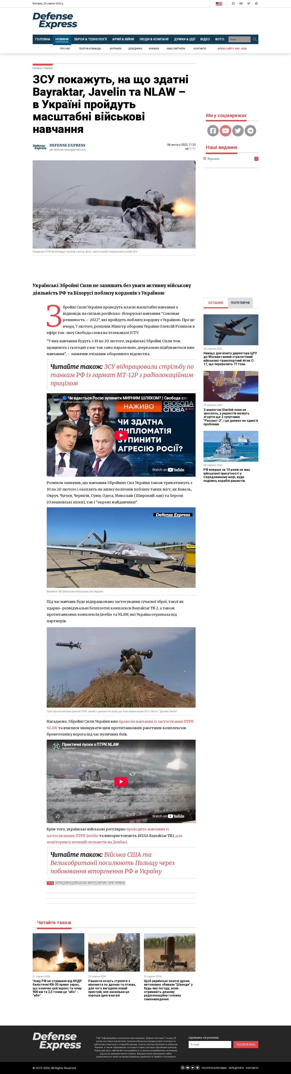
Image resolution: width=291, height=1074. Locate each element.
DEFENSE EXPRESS (67, 145)
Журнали (115, 48)
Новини (48, 68)
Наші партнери (176, 48)
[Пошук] (254, 39)
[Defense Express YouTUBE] (241, 4)
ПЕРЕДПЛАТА (236, 1068)
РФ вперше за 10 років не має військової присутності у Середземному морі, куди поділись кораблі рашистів (227, 475)
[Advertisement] (178, 21)
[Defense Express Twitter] (249, 4)
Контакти (200, 48)
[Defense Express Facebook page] (233, 4)
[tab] (216, 303)
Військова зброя (84, 883)
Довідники (135, 48)
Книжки (154, 48)
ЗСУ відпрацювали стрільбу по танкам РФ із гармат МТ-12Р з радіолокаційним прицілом (122, 375)
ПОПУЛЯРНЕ (240, 303)
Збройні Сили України (110, 883)
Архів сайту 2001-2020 (232, 48)
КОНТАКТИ (252, 1068)
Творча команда (90, 48)
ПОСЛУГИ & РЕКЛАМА (214, 1068)
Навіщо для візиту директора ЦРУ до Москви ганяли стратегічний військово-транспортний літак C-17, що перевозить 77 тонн (230, 358)
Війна (67, 883)
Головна (37, 68)
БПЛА (59, 883)
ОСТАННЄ (215, 303)
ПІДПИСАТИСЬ (245, 1044)
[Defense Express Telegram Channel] (256, 4)
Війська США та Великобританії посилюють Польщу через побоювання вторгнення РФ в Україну (112, 863)
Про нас (65, 48)
